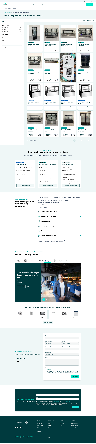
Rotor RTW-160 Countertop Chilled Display (50, 45)
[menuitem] (14, 4)
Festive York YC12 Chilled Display (49, 130)
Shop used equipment (48, 185)
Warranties (50, 427)
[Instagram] (17, 427)
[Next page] (92, 140)
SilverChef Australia (74, 425)
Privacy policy (17, 436)
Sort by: (83, 20)
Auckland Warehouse (74, 423)
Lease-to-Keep (40, 425)
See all (61, 427)
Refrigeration (62, 423)
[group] (18, 260)
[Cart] (92, 1)
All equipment (7, 12)
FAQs (49, 430)
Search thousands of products (10, 8)
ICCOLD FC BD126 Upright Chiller (83, 72)
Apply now (90, 4)
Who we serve (28, 4)
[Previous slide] (19, 286)
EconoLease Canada (74, 427)
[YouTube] (19, 427)
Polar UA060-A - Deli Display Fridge (33, 103)
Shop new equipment (25, 185)
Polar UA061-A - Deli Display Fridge (84, 103)
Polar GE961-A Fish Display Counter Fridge (33, 130)
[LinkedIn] (21, 427)
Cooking (61, 425)
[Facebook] (15, 427)
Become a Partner (37, 4)
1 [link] (74, 140)
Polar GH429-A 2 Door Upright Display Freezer (84, 130)
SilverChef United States (75, 430)
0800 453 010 (87, 1)
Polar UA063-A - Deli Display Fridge (50, 103)
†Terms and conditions (23, 436)
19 (88, 140)
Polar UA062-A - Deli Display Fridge (67, 103)
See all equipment (48, 322)
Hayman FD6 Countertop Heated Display (66, 45)
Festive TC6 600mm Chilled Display (33, 45)
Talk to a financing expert (41, 427)
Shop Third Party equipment (71, 185)
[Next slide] (24, 286)
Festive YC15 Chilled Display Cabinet (67, 130)
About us (44, 4)
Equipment (20, 4)
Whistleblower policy (30, 436)
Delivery (49, 423)
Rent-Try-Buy (31, 79)
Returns (49, 425)
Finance (13, 4)
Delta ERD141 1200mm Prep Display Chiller (50, 72)
